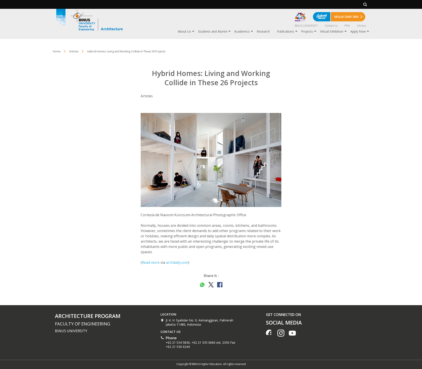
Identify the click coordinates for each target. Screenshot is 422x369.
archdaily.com (177, 262)
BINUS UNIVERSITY (306, 26)
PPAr (347, 26)
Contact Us (331, 26)
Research (263, 31)
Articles (73, 51)
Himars (361, 26)
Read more (151, 262)
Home (56, 51)
